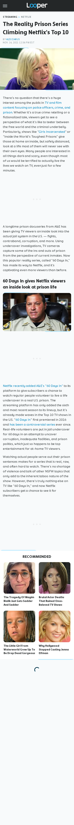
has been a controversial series (32, 424)
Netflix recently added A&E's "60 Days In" (33, 386)
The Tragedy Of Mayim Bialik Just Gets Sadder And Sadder (19, 601)
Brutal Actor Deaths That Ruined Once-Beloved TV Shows (51, 601)
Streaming (10, 17)
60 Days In (23, 420)
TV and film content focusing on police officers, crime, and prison (36, 108)
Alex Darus (13, 39)
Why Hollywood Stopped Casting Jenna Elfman (54, 649)
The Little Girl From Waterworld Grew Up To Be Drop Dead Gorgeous (19, 649)
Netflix (26, 17)
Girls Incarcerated (52, 132)
